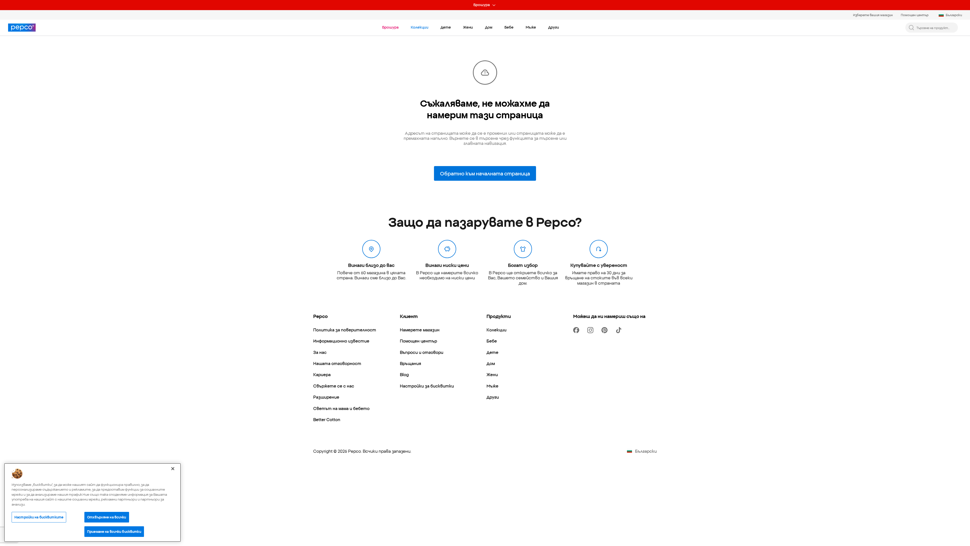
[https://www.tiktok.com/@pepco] (620, 330)
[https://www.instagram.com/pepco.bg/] (591, 330)
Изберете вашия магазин (873, 15)
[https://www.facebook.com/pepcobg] (577, 330)
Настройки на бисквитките (38, 517)
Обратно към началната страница (485, 173)
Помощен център (915, 15)
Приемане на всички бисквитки (114, 531)
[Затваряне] (172, 468)
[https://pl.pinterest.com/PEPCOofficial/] (605, 330)
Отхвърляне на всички (106, 517)
